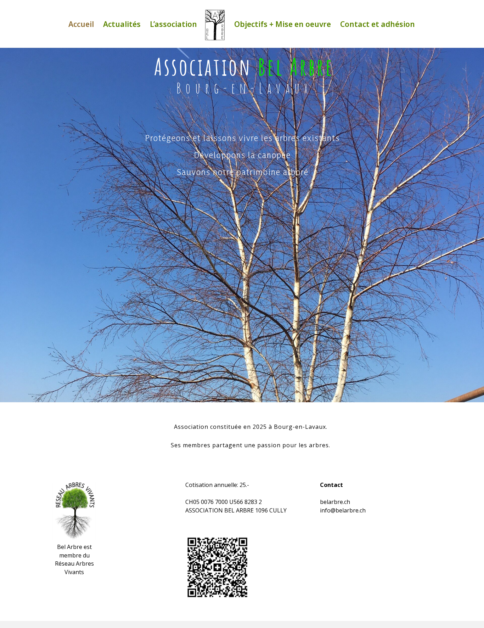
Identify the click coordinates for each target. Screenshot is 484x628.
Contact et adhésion (377, 25)
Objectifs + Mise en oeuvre (282, 25)
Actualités (122, 25)
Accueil (81, 25)
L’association (173, 25)
